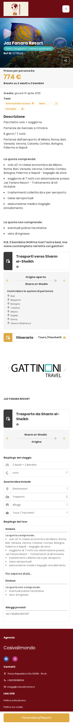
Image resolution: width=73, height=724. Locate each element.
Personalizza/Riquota (36, 718)
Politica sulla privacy (15, 700)
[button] (65, 8)
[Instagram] (15, 659)
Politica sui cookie (13, 707)
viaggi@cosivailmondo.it (21, 686)
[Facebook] (6, 659)
